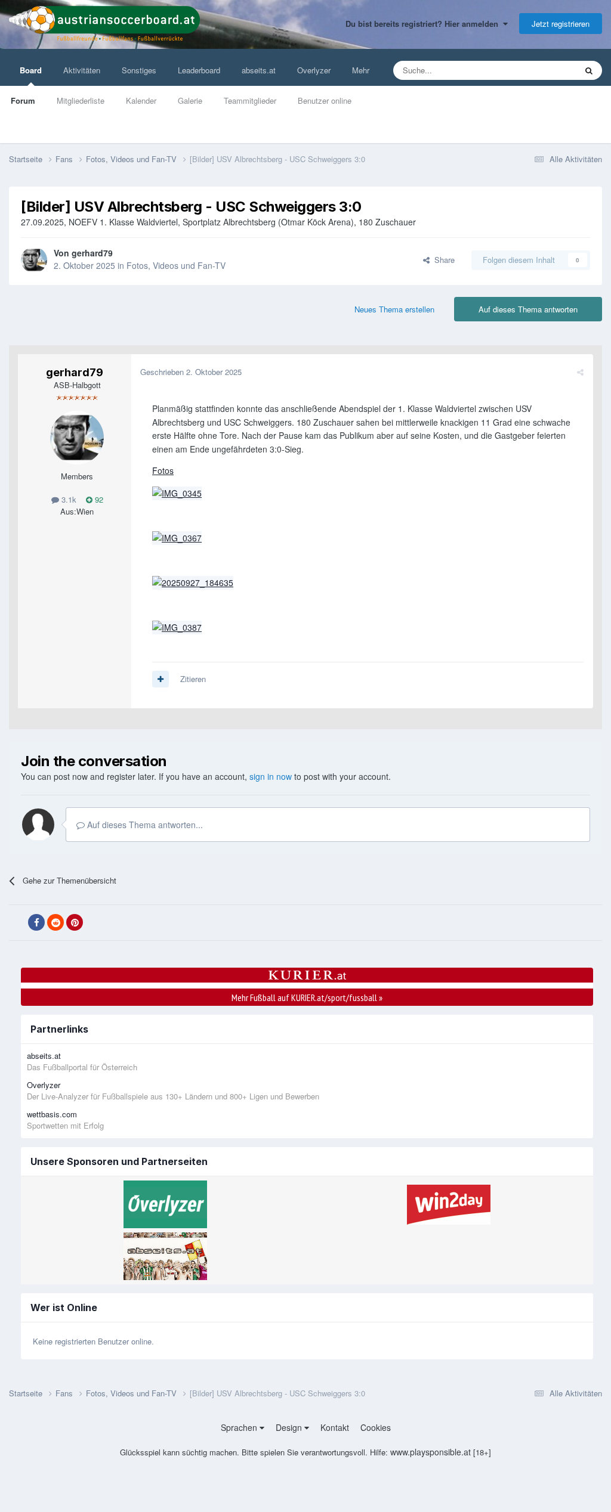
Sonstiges (139, 70)
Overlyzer (314, 70)
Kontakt (334, 1427)
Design (290, 1427)
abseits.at (259, 70)
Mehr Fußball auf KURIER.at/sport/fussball (307, 997)
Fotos (163, 470)
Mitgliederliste (80, 100)
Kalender (141, 100)
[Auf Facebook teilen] (36, 922)
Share (442, 259)
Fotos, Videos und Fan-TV (176, 265)
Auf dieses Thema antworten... (144, 825)
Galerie (190, 100)
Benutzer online (324, 100)
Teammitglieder (250, 100)
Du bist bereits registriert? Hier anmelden (424, 23)
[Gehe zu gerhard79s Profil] (34, 260)
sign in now (270, 776)
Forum (23, 100)
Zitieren (193, 678)
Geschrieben (191, 371)
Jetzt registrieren (561, 23)
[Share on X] (17, 923)
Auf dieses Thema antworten (528, 309)
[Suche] (589, 70)
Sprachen (240, 1427)
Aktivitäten (81, 70)
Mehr (360, 70)
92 (97, 499)
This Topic (543, 70)
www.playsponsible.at (430, 1452)
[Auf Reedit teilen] (55, 922)
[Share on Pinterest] (74, 922)
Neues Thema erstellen (394, 309)
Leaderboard (199, 70)
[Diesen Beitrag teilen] (580, 371)
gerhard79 (92, 253)
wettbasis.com (52, 1114)
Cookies (375, 1427)
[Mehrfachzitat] (160, 679)
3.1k (67, 499)
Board (31, 70)
